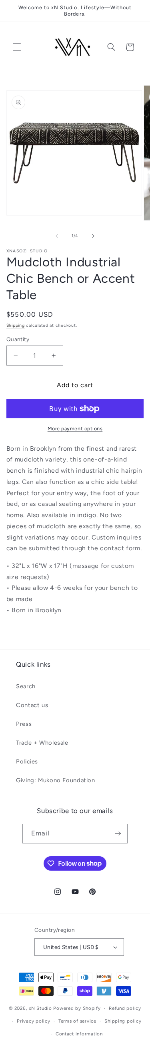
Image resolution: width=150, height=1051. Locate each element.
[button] (17, 47)
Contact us (32, 705)
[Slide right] (93, 236)
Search (26, 686)
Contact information (79, 1034)
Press (24, 723)
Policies (27, 761)
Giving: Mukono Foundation (55, 780)
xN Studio (40, 1008)
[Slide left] (57, 236)
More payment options (75, 429)
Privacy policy (33, 1021)
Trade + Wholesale (42, 742)
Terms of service (77, 1021)
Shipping (15, 325)
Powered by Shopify (76, 1008)
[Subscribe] (117, 833)
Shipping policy (122, 1021)
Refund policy (125, 1008)
